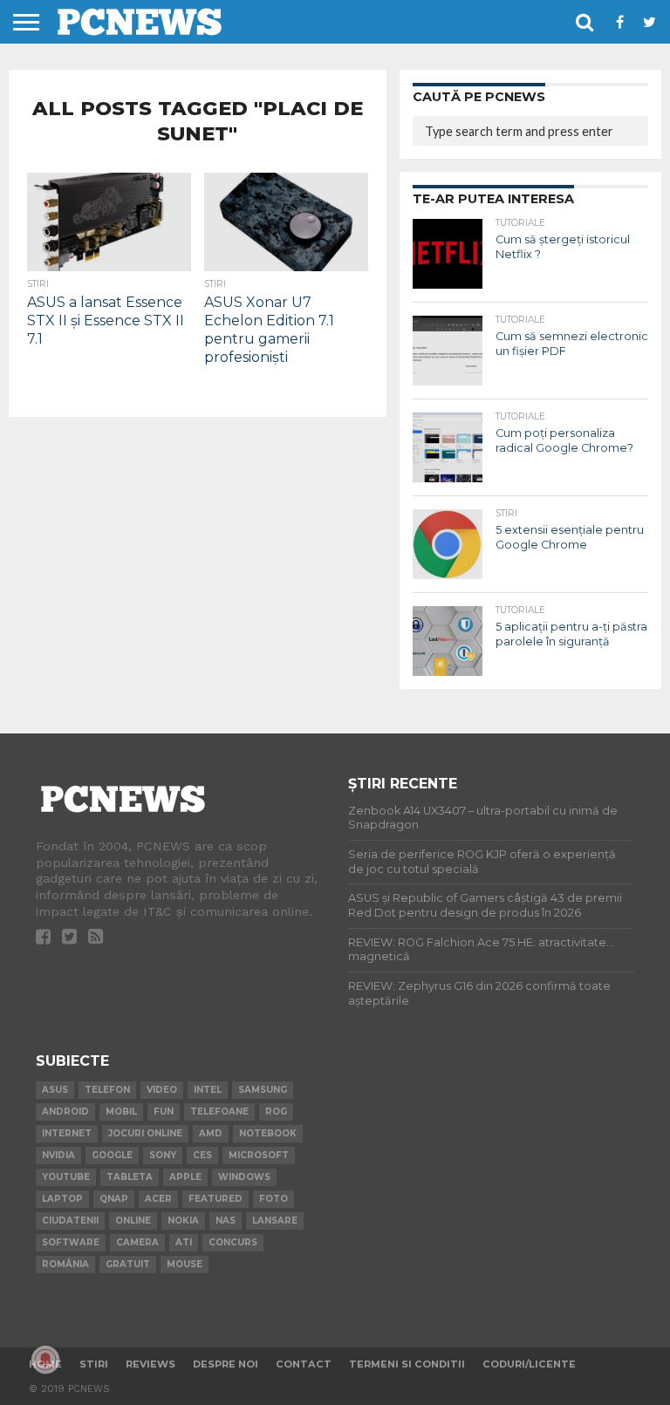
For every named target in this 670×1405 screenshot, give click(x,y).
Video (162, 1089)
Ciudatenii (70, 1220)
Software (70, 1242)
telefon (107, 1089)
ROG (276, 1111)
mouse (184, 1264)
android (65, 1111)
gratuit (128, 1264)
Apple (185, 1177)
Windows (244, 1177)
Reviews (150, 1364)
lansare (274, 1220)
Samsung (262, 1089)
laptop (62, 1198)
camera (137, 1242)
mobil (121, 1111)
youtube (66, 1177)
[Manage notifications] (45, 1360)
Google (112, 1155)
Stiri (93, 1364)
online (133, 1220)
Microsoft (259, 1155)
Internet (67, 1133)
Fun (164, 1111)
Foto (273, 1198)
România (65, 1264)
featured (215, 1198)
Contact (304, 1364)
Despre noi (225, 1364)
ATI (183, 1242)
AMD (210, 1133)
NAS (225, 1220)
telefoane (219, 1111)
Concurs (233, 1242)
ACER (158, 1198)
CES (202, 1155)
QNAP (113, 1198)
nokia (183, 1220)
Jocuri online (145, 1133)
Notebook (268, 1133)
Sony (162, 1155)
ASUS (55, 1089)
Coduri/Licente (529, 1364)
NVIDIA (58, 1155)
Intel (208, 1089)
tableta (129, 1177)
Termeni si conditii (407, 1364)
